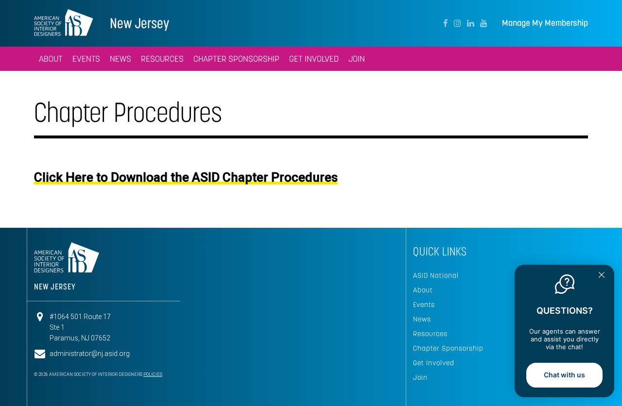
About (423, 290)
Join (420, 377)
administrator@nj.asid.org (90, 353)
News (422, 319)
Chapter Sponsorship (448, 348)
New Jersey (139, 23)
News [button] (120, 58)
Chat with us (564, 375)
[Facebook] (445, 23)
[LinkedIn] (470, 23)
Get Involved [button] (314, 58)
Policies (152, 374)
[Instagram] (457, 23)
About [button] (51, 58)
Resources (430, 333)
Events (424, 304)
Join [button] (356, 58)
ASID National (436, 275)
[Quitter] (601, 276)
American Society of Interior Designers (63, 22)
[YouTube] (483, 23)
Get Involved (433, 362)
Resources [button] (162, 58)
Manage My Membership (545, 23)
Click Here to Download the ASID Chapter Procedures (186, 177)
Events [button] (86, 58)
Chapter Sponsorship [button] (236, 58)
